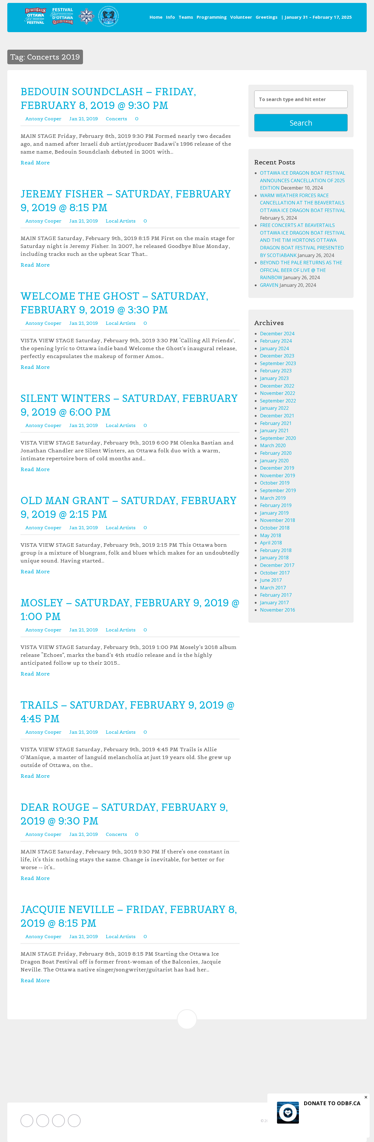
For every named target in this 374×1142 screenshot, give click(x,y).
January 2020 (274, 460)
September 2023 (278, 363)
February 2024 (276, 341)
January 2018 (274, 557)
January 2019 (274, 513)
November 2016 (277, 610)
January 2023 (274, 378)
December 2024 (277, 333)
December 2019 (277, 468)
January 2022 (274, 408)
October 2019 (275, 483)
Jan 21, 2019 (83, 119)
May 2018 (270, 535)
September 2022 (278, 401)
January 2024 (274, 348)
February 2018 (276, 550)
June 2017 (271, 580)
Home (156, 17)
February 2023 (276, 370)
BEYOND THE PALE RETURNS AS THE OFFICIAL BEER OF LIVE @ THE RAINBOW (301, 270)
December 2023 (277, 356)
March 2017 (273, 587)
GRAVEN (269, 285)
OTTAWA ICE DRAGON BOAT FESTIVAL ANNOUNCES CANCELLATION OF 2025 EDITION (302, 180)
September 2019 (278, 490)
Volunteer (241, 17)
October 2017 (275, 573)
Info (170, 17)
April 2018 (271, 542)
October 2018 (275, 528)
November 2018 (277, 520)
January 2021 (274, 430)
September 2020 (278, 438)
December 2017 (277, 565)
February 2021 (276, 423)
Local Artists (121, 221)
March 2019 (273, 498)
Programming (212, 17)
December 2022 (277, 386)
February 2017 (276, 595)
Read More (35, 162)
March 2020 (273, 445)
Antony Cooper (43, 119)
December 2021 (277, 415)
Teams (186, 17)
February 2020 (276, 453)
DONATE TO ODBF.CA (332, 1103)
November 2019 (277, 475)
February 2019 (276, 505)
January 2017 (274, 602)
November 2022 (277, 393)
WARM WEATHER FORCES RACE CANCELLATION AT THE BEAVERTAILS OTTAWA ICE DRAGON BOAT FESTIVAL (302, 203)
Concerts (116, 119)
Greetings (267, 17)
